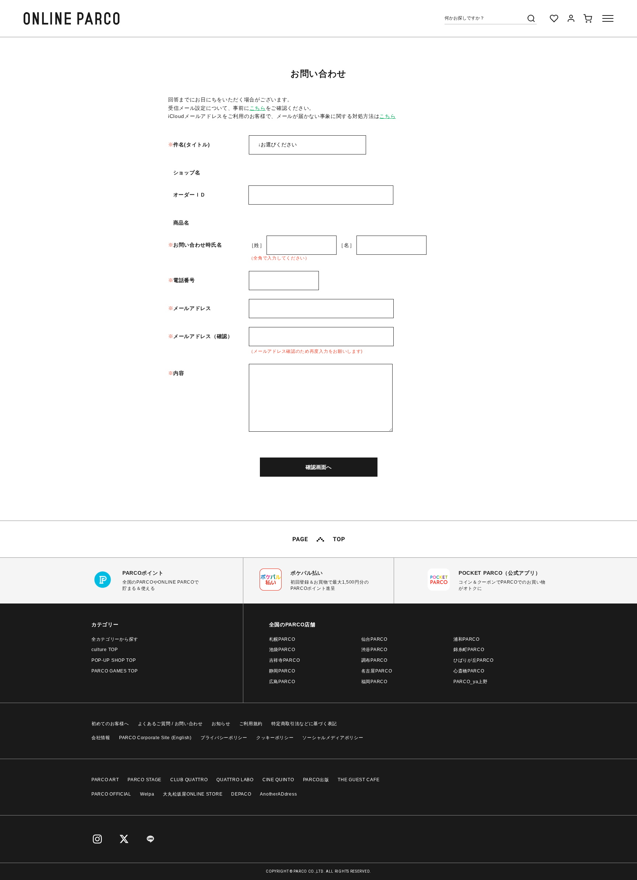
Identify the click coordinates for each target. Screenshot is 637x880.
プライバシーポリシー (224, 737)
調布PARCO (374, 660)
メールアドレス (192, 308)
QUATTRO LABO (234, 779)
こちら (258, 108)
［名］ (346, 245)
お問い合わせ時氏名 (197, 245)
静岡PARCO (282, 671)
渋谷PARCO (374, 649)
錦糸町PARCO (468, 649)
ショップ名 (187, 172)
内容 (178, 373)
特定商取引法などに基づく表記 (304, 723)
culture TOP (104, 649)
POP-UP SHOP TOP (113, 660)
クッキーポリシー (275, 737)
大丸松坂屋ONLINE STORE (192, 794)
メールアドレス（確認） (203, 336)
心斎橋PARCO (468, 671)
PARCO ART (105, 779)
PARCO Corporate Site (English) (155, 737)
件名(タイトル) (191, 144)
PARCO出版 (316, 779)
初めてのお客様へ (110, 723)
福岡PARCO (374, 681)
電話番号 (184, 280)
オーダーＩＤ (189, 195)
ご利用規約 (251, 723)
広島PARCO (282, 681)
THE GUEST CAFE (358, 779)
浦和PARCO (466, 639)
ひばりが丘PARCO (473, 660)
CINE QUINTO (278, 779)
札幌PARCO (282, 639)
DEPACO (241, 794)
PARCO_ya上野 (470, 681)
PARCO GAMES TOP (114, 671)
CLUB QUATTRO (189, 779)
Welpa (147, 794)
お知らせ (221, 723)
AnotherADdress (278, 794)
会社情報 (100, 737)
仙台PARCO (374, 639)
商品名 (181, 223)
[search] (531, 18)
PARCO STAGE (144, 779)
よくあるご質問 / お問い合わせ (170, 723)
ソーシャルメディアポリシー (332, 737)
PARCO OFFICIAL (111, 794)
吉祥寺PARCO (284, 660)
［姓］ (257, 245)
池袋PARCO (282, 649)
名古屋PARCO (376, 671)
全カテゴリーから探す (114, 639)
